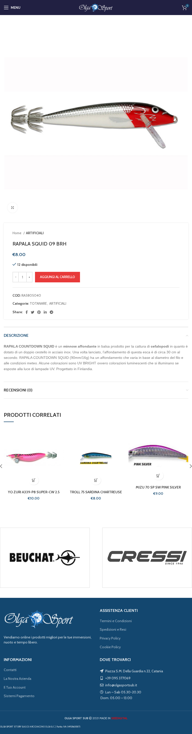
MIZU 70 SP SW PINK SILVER (158, 487)
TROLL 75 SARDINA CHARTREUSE (96, 492)
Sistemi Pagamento (19, 696)
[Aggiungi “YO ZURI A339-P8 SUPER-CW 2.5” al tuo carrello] (33, 480)
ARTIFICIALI (35, 233)
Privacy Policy (110, 638)
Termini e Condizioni (116, 621)
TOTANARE (38, 303)
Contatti (10, 670)
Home (17, 233)
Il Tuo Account (15, 687)
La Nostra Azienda (17, 678)
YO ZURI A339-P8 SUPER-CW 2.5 (34, 492)
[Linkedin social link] (45, 312)
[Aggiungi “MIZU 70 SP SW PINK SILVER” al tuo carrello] (158, 475)
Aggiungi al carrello (57, 277)
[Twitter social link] (32, 312)
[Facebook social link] (26, 312)
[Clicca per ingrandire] (13, 208)
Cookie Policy (110, 647)
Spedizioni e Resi (113, 629)
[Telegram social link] (51, 312)
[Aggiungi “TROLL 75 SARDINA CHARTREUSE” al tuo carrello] (96, 480)
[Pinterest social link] (39, 312)
